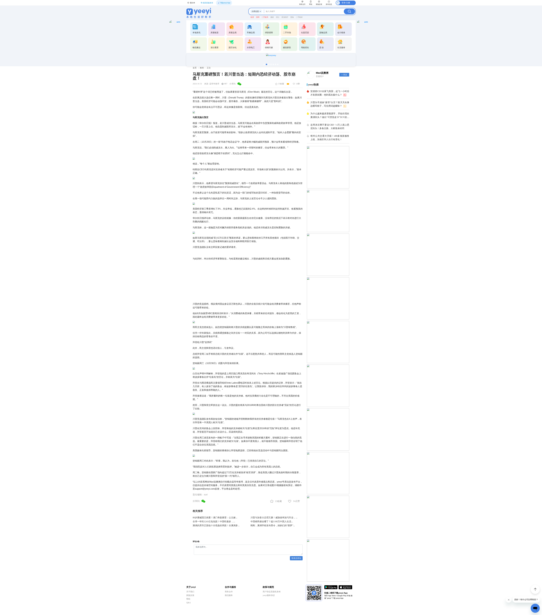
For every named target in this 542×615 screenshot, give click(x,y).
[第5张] (273, 64)
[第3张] (268, 64)
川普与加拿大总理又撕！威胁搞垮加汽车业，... (274, 517)
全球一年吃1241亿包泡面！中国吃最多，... (214, 521)
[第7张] (277, 64)
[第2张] (266, 64)
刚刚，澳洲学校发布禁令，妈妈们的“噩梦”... (273, 525)
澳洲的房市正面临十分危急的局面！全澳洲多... (216, 525)
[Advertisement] (248, 280)
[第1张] (264, 64)
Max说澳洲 (322, 72)
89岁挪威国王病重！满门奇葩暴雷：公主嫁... (215, 517)
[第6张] (275, 64)
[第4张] (271, 64)
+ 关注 (344, 75)
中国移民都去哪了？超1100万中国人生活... (272, 521)
